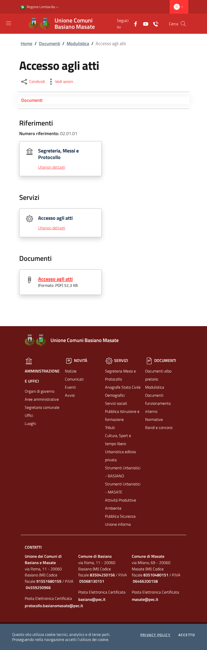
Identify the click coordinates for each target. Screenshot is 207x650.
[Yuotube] (144, 23)
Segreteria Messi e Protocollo (120, 375)
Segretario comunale (42, 407)
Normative (154, 419)
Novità (80, 360)
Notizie (70, 371)
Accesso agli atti (55, 279)
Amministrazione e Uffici (42, 376)
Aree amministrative (42, 399)
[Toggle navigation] (9, 23)
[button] (57, 7)
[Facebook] (133, 23)
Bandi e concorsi (158, 427)
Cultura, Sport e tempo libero (118, 439)
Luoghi (30, 423)
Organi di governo (39, 391)
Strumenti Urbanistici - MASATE (122, 488)
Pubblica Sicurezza (120, 516)
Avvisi (70, 395)
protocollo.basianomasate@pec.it (50, 606)
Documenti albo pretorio (158, 375)
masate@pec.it (145, 599)
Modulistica (78, 43)
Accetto (186, 635)
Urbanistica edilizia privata (120, 456)
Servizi (120, 360)
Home (26, 43)
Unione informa (118, 524)
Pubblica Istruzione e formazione (122, 415)
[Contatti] (154, 23)
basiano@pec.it (92, 599)
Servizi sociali (116, 403)
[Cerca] (183, 24)
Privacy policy (155, 635)
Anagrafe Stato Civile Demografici (123, 391)
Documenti (49, 43)
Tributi (110, 427)
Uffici (29, 415)
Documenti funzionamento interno (158, 403)
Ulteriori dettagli (51, 167)
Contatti (33, 547)
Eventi (70, 387)
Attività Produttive (120, 500)
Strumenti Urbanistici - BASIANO (122, 472)
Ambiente (113, 508)
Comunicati (74, 379)
